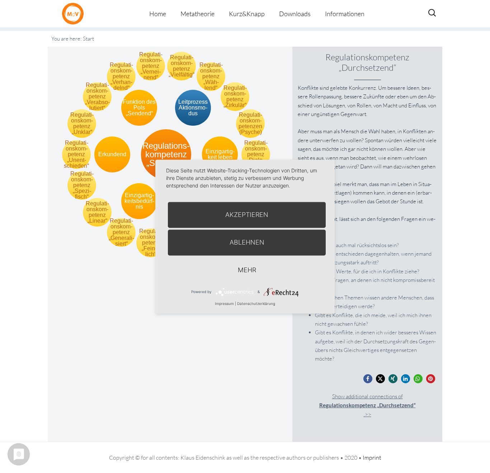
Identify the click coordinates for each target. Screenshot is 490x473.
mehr (247, 270)
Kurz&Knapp (247, 14)
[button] (367, 378)
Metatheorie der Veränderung (75, 13)
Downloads (295, 14)
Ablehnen (247, 242)
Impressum (224, 303)
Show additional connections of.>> (367, 405)
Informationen (344, 14)
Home (157, 14)
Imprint (372, 457)
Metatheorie (197, 14)
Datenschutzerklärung (256, 303)
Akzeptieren (246, 214)
